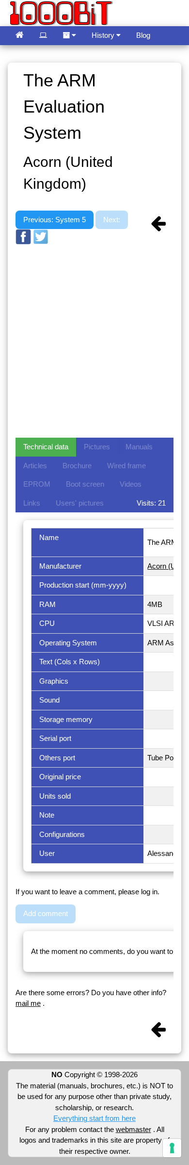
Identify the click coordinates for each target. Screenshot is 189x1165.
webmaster (133, 1129)
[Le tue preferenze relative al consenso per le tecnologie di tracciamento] (172, 1148)
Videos (131, 484)
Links (31, 503)
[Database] (43, 35)
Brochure (77, 465)
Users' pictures (80, 503)
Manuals (139, 447)
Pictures (97, 447)
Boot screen (85, 484)
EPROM (36, 484)
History (104, 35)
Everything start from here (94, 1118)
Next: (111, 219)
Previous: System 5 (54, 219)
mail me (28, 1003)
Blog (143, 35)
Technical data (45, 447)
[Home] (20, 35)
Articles (35, 465)
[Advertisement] (94, 340)
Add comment (45, 913)
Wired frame (126, 465)
